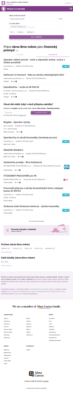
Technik (37, 248)
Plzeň (50, 279)
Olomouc (61, 279)
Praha (35, 279)
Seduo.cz (28, 324)
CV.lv (50, 321)
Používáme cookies (7, 289)
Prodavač (16, 248)
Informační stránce (7, 294)
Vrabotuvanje (7, 355)
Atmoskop (6, 335)
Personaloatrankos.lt (54, 335)
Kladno (50, 281)
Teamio (28, 321)
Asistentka (48, 248)
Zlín (40, 281)
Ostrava (44, 279)
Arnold (28, 318)
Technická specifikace (30, 294)
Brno (2, 262)
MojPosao (6, 350)
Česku (19, 279)
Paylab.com (29, 335)
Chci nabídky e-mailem (41, 112)
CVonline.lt (52, 318)
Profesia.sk (7, 321)
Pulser (5, 363)
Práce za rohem (8, 332)
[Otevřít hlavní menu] (71, 9)
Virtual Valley (7, 360)
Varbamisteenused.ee (55, 340)
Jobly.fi (28, 350)
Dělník (27, 248)
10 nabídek (38, 37)
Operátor (4, 248)
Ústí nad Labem (25, 281)
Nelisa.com (7, 337)
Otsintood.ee (52, 332)
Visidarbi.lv (52, 329)
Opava (59, 281)
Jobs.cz (6, 318)
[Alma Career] (36, 374)
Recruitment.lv (53, 337)
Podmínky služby (23, 289)
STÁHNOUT (68, 3)
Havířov (44, 281)
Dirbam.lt (51, 326)
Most (54, 281)
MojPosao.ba (7, 352)
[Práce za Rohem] (13, 8)
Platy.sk (28, 332)
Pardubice (34, 281)
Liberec (54, 279)
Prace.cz (6, 326)
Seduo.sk (28, 326)
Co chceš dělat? (14, 23)
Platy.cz (28, 329)
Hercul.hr (6, 358)
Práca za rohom (8, 329)
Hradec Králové (14, 281)
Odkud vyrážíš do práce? (17, 15)
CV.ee (50, 324)
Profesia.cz (7, 324)
